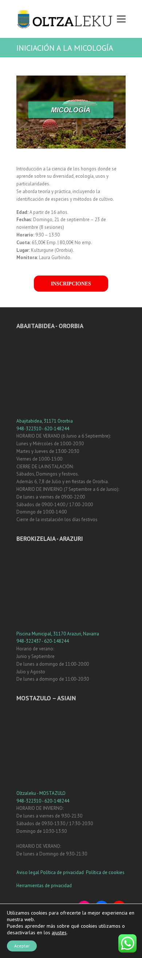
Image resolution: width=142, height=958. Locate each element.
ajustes (59, 932)
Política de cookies (105, 872)
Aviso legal (27, 872)
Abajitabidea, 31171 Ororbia (44, 421)
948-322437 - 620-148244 (42, 641)
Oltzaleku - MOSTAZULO (41, 793)
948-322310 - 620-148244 (42, 429)
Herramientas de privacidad (44, 885)
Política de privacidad (62, 872)
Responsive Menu (121, 19)
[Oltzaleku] (64, 19)
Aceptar (21, 946)
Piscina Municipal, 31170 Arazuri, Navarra (57, 634)
